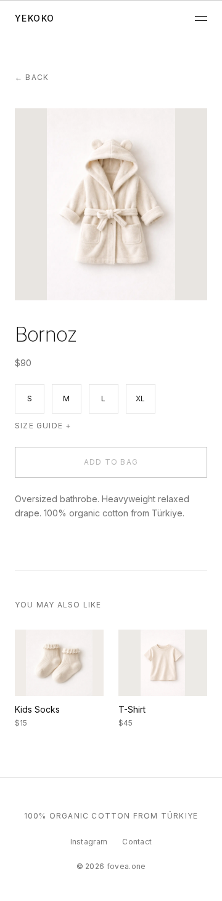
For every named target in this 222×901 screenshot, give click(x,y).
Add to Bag (111, 462)
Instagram (89, 841)
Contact (137, 841)
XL (141, 398)
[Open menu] (201, 18)
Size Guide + (43, 425)
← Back (32, 77)
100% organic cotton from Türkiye (111, 815)
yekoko (34, 18)
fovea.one (126, 866)
